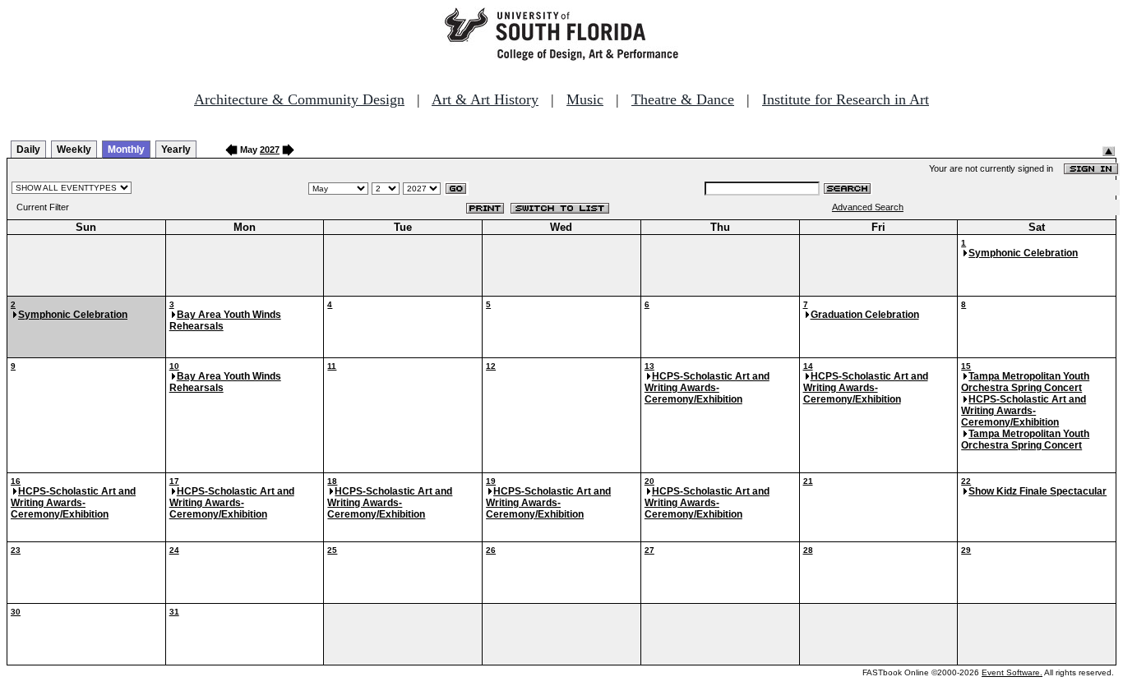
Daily (28, 149)
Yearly (176, 149)
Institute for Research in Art (845, 99)
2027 (270, 149)
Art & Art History (485, 99)
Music (584, 99)
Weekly (74, 149)
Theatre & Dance (682, 99)
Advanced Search (867, 207)
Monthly (126, 149)
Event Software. (1012, 672)
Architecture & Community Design (299, 99)
